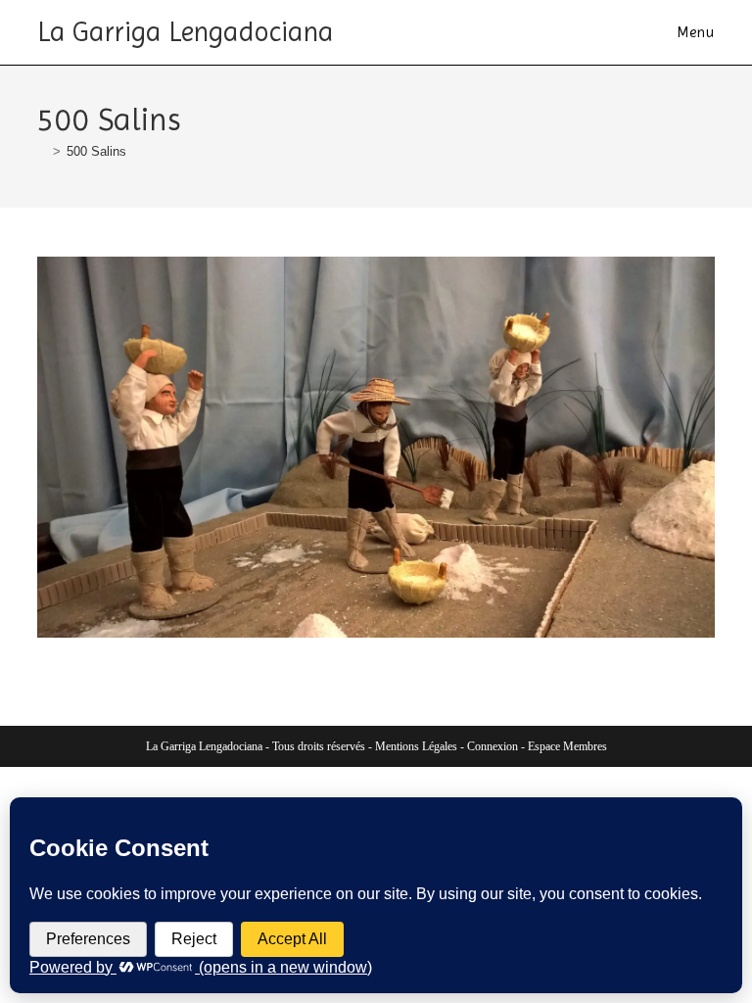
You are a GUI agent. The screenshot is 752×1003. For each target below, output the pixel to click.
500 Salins (96, 151)
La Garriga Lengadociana (185, 32)
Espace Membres (567, 746)
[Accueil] (42, 151)
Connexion (492, 746)
